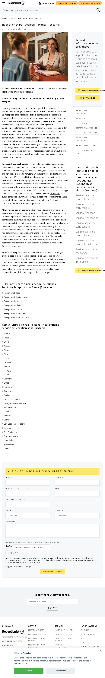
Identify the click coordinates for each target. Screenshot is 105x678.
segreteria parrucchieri (86, 133)
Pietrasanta (9, 444)
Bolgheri (7, 428)
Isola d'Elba (9, 440)
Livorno (7, 342)
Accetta (28, 671)
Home (5, 18)
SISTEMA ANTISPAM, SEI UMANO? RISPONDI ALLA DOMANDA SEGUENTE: (32, 542)
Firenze (7, 333)
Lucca (6, 358)
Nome (8, 478)
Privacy (14, 553)
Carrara (7, 419)
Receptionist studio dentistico (17, 297)
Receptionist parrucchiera (22, 18)
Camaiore (8, 391)
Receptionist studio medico (16, 313)
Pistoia (7, 350)
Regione (9, 511)
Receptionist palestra (13, 301)
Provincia (59, 511)
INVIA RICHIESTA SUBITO (52, 572)
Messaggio (10, 521)
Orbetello (8, 411)
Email (57, 489)
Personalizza (60, 671)
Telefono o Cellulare (15, 500)
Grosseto (8, 362)
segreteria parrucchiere (86, 128)
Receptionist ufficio (12, 305)
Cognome (59, 478)
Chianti (7, 448)
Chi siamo (85, 630)
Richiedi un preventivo (90, 646)
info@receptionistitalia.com (14, 637)
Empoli (7, 383)
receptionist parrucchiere (82, 112)
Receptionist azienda (13, 309)
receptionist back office (86, 145)
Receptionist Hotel (12, 293)
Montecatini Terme (12, 399)
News (83, 638)
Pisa (6, 354)
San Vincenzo (10, 407)
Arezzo (7, 346)
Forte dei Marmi (11, 436)
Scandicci (8, 378)
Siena (6, 374)
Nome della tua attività (16, 489)
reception (80, 118)
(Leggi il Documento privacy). (18, 566)
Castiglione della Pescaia (15, 403)
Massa (7, 366)
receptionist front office (84, 152)
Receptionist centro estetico (16, 317)
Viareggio (8, 370)
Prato (6, 337)
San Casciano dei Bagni (14, 424)
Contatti (85, 642)
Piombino (8, 387)
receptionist (81, 123)
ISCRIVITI (52, 608)
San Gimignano (10, 432)
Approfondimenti (88, 634)
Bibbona (7, 415)
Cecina (7, 395)
